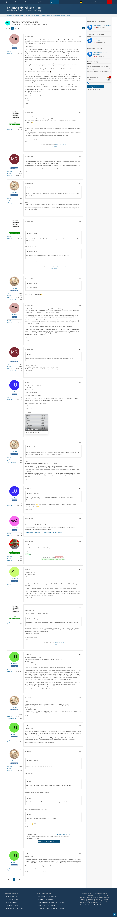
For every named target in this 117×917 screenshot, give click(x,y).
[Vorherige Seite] (6, 28)
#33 (80, 541)
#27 (80, 305)
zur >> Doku (53, 146)
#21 (80, 36)
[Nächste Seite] (18, 28)
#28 (80, 349)
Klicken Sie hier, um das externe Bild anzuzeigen (49, 841)
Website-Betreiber (98, 68)
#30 (80, 442)
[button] (84, 2)
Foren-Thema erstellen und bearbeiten (48, 905)
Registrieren (102, 2)
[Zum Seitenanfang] (114, 914)
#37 (80, 698)
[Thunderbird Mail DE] (58, 9)
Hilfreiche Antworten (11, 177)
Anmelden (94, 2)
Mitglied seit (9, 53)
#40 (80, 853)
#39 (80, 751)
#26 (80, 279)
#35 (80, 607)
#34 (80, 569)
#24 (80, 183)
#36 (80, 654)
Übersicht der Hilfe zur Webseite (47, 896)
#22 (80, 112)
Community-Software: (90, 905)
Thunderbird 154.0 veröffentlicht (102, 25)
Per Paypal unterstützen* (95, 87)
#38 (80, 725)
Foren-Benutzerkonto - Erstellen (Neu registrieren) (51, 902)
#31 (80, 488)
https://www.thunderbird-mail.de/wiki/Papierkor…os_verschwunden (44, 532)
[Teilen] (83, 28)
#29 (80, 382)
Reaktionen (9, 171)
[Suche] (109, 2)
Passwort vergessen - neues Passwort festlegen (51, 908)
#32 (80, 518)
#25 (80, 221)
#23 (80, 156)
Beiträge (9, 51)
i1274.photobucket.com (63, 834)
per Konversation (59, 144)
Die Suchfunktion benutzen (45, 899)
